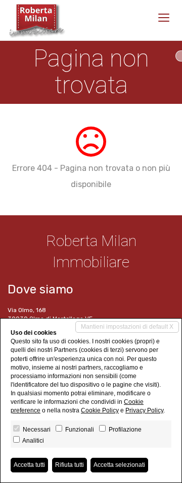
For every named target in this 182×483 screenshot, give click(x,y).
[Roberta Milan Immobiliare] (36, 20)
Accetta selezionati (119, 464)
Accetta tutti (29, 464)
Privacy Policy (144, 410)
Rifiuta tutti (69, 464)
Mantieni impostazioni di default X (127, 326)
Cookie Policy (100, 410)
